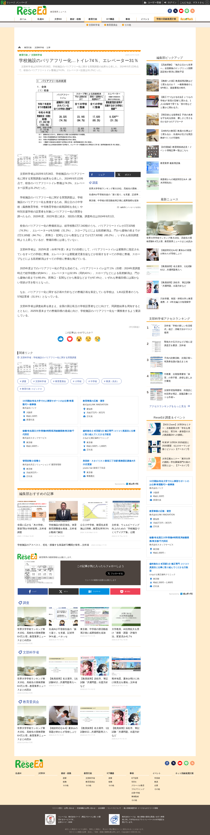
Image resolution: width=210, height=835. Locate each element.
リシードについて (114, 808)
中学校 (94, 381)
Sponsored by (120, 484)
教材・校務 (75, 19)
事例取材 (135, 796)
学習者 (157, 778)
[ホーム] (19, 47)
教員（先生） (112, 381)
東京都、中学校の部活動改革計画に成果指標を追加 (114, 200)
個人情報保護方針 (130, 808)
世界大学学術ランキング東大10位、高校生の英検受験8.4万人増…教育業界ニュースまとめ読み (135, 188)
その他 (128, 25)
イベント (145, 19)
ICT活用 (134, 778)
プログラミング (137, 789)
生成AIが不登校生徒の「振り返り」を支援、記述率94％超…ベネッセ (122, 194)
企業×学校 (135, 793)
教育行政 (93, 19)
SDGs (133, 782)
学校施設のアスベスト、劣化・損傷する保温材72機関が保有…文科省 (61, 544)
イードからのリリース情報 (148, 808)
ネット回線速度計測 (184, 773)
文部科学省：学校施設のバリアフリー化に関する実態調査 (48, 357)
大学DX (58, 19)
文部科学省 (94, 25)
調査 (95, 182)
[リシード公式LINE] (186, 763)
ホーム (23, 19)
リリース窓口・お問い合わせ (63, 808)
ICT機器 (110, 19)
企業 (156, 785)
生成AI (40, 19)
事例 (128, 19)
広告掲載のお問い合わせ (86, 808)
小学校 (78, 381)
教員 (156, 782)
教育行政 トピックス (32, 389)
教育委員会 (112, 25)
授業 (65, 778)
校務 (65, 782)
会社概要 (101, 808)
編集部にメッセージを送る (130, 207)
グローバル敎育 (137, 785)
